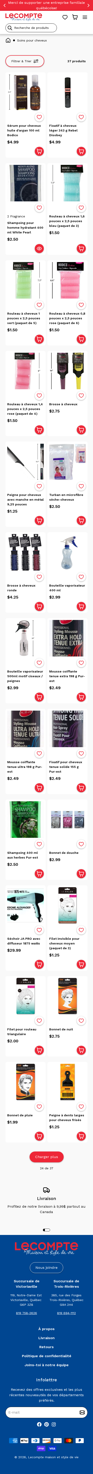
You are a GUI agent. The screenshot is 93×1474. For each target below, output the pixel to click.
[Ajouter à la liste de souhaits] (39, 117)
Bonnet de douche (64, 852)
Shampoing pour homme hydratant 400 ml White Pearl (25, 227)
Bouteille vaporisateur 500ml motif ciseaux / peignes (25, 676)
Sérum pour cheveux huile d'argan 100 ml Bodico (24, 130)
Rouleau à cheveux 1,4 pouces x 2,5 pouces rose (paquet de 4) (25, 408)
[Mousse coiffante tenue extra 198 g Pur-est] (67, 638)
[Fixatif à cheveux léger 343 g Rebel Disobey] (67, 92)
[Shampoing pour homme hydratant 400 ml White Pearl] (25, 183)
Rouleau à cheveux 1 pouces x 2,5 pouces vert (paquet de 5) (23, 318)
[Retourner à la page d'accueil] (46, 1248)
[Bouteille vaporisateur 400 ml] (67, 552)
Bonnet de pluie (20, 1115)
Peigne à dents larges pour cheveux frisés (66, 1117)
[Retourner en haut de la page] (81, 1446)
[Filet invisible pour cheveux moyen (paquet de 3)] (67, 905)
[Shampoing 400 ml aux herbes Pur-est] (25, 819)
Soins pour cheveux (32, 40)
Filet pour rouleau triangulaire (21, 1031)
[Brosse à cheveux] (67, 371)
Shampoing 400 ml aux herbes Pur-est (22, 855)
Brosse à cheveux (63, 404)
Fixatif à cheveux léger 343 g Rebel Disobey (63, 130)
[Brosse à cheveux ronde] (25, 552)
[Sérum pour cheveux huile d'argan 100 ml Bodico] (25, 92)
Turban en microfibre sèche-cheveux (66, 497)
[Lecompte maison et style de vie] (23, 17)
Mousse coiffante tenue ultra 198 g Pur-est (24, 766)
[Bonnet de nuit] (67, 996)
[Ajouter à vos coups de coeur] (39, 117)
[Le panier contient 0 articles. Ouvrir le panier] (75, 17)
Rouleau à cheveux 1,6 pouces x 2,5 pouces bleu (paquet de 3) (67, 221)
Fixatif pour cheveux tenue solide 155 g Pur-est (65, 766)
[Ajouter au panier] (39, 151)
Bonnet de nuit (61, 1029)
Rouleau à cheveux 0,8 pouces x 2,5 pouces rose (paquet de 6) (67, 318)
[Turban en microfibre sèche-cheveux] (67, 461)
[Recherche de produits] (46, 27)
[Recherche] (10, 28)
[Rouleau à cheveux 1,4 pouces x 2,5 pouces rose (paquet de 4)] (25, 371)
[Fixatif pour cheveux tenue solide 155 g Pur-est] (67, 729)
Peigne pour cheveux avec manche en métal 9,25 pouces (25, 499)
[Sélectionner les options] (39, 248)
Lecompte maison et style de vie (53, 1457)
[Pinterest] (46, 1424)
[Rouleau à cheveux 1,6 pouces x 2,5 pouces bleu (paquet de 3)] (67, 183)
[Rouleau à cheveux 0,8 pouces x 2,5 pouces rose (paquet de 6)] (67, 280)
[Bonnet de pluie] (25, 1082)
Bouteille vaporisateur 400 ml (67, 588)
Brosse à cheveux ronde (21, 588)
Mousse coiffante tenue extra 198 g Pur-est (67, 676)
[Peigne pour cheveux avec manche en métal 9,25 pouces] (25, 461)
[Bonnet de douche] (67, 819)
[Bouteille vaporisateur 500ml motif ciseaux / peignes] (25, 638)
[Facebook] (39, 1424)
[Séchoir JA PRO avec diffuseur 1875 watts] (25, 905)
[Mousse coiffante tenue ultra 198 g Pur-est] (25, 729)
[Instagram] (53, 1424)
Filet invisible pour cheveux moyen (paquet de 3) (64, 943)
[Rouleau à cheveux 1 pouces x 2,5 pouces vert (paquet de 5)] (25, 280)
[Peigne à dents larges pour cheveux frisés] (67, 1082)
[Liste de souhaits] (65, 17)
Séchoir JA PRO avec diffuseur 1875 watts (23, 941)
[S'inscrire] (82, 1412)
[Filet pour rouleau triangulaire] (25, 996)
